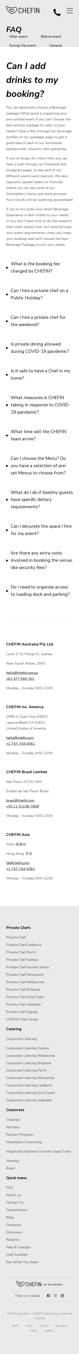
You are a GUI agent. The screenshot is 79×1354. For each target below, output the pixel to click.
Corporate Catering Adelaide (29, 1100)
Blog (10, 1217)
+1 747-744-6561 (20, 743)
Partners (13, 1127)
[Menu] (70, 11)
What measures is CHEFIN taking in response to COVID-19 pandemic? (40, 405)
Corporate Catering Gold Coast (30, 1092)
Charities (13, 1119)
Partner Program (19, 1134)
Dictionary (14, 1232)
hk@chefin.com (17, 863)
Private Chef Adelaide (23, 1004)
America (12, 1160)
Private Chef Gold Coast (25, 997)
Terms (29, 1326)
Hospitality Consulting (24, 1142)
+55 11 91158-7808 (22, 806)
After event (18, 36)
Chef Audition (17, 1254)
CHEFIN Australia (23, 10)
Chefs (15, 1326)
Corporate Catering (21, 1039)
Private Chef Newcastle (25, 974)
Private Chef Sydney (22, 959)
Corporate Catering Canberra (29, 1085)
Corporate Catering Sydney (27, 1048)
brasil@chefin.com (20, 800)
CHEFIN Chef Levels (22, 1019)
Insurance (61, 1326)
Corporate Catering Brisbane (28, 1063)
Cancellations (16, 1210)
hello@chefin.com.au (22, 673)
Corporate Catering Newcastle (30, 1078)
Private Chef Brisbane (23, 989)
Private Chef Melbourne (25, 982)
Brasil (10, 1168)
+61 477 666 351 (20, 678)
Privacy (44, 1326)
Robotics (13, 1239)
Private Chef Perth (21, 952)
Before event (51, 36)
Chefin (39, 1284)
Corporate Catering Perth (26, 1070)
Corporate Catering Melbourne (30, 1055)
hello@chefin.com (20, 737)
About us (13, 1195)
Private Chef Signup (22, 1012)
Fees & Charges (18, 1247)
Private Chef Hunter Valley (27, 967)
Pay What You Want (22, 1262)
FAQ (9, 1187)
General (55, 45)
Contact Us (15, 1202)
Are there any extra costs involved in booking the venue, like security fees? (41, 560)
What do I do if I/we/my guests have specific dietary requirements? (42, 499)
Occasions (13, 1224)
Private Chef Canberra (23, 944)
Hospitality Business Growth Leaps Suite (38, 1151)
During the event (22, 45)
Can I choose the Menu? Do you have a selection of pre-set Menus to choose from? (39, 465)
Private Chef (16, 937)
